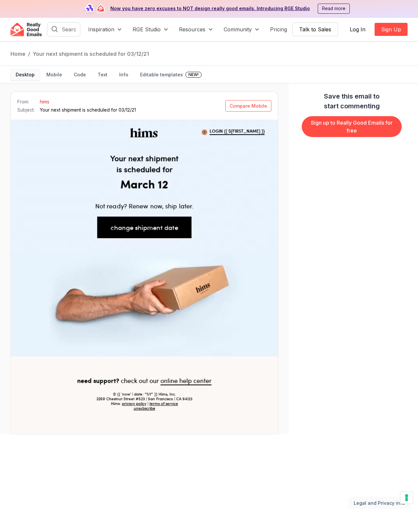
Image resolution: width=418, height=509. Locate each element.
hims (44, 101)
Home (17, 54)
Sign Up (391, 29)
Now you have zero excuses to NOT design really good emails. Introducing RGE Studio (210, 8)
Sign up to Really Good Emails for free (352, 126)
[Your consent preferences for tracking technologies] (406, 497)
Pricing (278, 29)
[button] (105, 29)
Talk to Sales (315, 29)
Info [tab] (123, 74)
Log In (357, 29)
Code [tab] (80, 74)
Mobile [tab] (54, 74)
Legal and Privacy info (379, 503)
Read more (334, 8)
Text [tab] (102, 74)
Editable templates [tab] (169, 74)
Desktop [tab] (25, 74)
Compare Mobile (248, 106)
